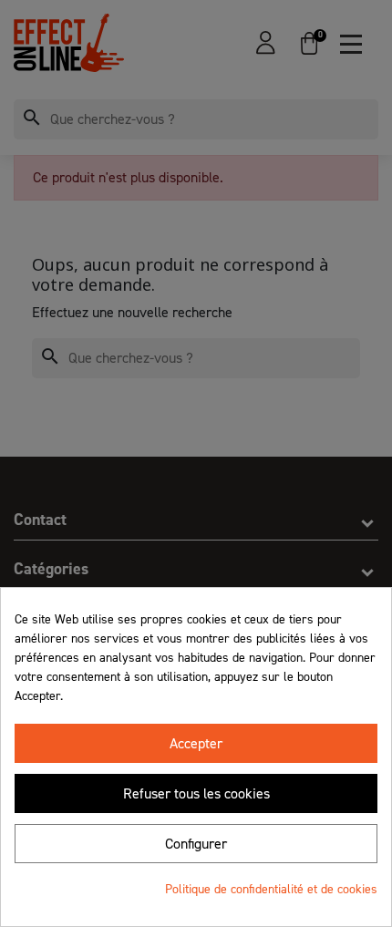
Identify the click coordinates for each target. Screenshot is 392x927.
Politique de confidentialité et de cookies (271, 889)
